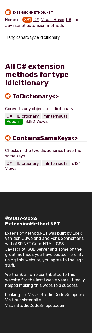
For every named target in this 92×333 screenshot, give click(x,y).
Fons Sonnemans (67, 238)
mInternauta (55, 116)
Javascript (15, 25)
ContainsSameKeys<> (45, 138)
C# (36, 19)
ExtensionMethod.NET (32, 12)
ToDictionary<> (35, 96)
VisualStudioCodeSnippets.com (35, 305)
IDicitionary (28, 116)
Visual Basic (52, 19)
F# (68, 19)
